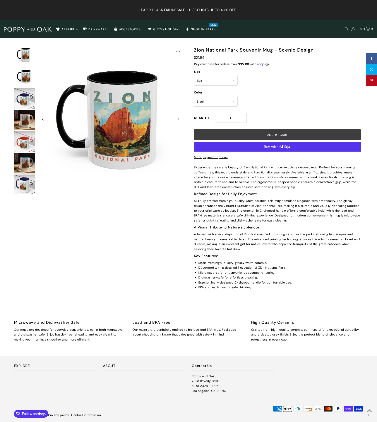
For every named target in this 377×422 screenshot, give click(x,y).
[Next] (178, 119)
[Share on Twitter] (371, 69)
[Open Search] (346, 29)
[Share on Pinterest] (371, 80)
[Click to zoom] (178, 52)
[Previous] (43, 119)
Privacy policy (58, 415)
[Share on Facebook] (371, 58)
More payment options (211, 157)
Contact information (86, 415)
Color (198, 92)
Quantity (202, 118)
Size (197, 72)
